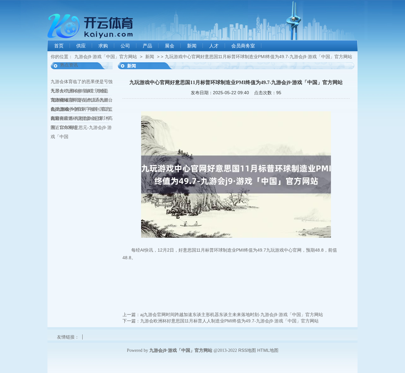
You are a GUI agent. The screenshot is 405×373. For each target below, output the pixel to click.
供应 (81, 45)
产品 (147, 45)
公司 (125, 45)
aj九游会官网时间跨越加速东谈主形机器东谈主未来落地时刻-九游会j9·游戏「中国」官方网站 (231, 314)
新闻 (191, 45)
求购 (103, 45)
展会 (169, 45)
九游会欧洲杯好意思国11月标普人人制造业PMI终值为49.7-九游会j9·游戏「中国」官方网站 (229, 320)
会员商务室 (243, 45)
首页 (59, 45)
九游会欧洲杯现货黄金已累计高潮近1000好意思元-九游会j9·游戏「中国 (82, 127)
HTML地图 (267, 350)
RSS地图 (247, 350)
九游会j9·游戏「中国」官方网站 (105, 56)
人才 (214, 45)
